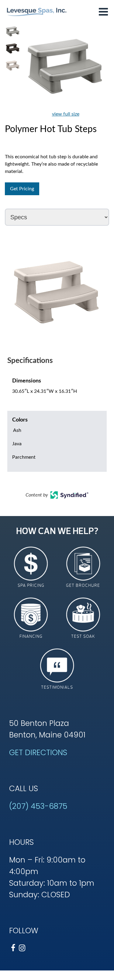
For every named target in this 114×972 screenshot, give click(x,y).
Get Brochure (83, 585)
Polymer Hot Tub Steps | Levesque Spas (36, 11)
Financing (31, 636)
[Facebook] (13, 948)
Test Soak (83, 636)
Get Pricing (22, 188)
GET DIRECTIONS (38, 752)
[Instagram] (22, 948)
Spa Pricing (31, 585)
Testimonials (57, 687)
